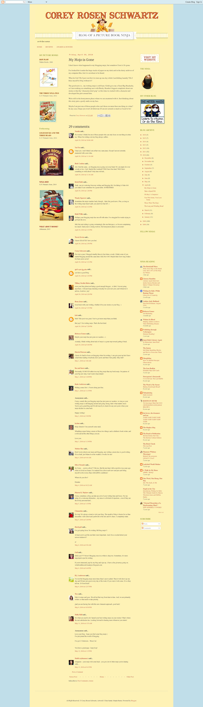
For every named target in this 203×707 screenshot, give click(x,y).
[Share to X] (104, 115)
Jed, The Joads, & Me (150, 483)
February (148, 213)
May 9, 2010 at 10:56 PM (83, 607)
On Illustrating (147, 313)
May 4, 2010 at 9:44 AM (83, 457)
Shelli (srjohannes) (81, 658)
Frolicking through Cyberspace (149, 330)
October (147, 164)
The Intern (147, 348)
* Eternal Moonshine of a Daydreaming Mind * (152, 504)
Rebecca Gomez (80, 333)
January (147, 217)
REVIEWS (49, 47)
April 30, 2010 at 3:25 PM (83, 276)
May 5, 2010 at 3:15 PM (83, 503)
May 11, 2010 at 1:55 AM (83, 623)
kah (76, 315)
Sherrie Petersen (80, 352)
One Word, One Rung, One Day (152, 479)
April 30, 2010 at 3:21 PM (83, 262)
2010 (144, 155)
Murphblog (147, 358)
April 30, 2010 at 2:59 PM (83, 243)
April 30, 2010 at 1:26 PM (83, 190)
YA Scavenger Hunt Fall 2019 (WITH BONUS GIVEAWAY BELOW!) (152, 405)
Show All (161, 512)
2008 (144, 224)
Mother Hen (79, 448)
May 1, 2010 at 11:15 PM (83, 390)
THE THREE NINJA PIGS (49, 93)
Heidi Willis (79, 214)
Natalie (77, 131)
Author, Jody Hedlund (151, 301)
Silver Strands (80, 465)
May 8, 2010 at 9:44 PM (83, 568)
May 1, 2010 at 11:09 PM (83, 377)
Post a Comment (77, 672)
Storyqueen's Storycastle (151, 376)
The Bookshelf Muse (150, 266)
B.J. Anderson (80, 575)
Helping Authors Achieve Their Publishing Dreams (151, 323)
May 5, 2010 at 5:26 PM (83, 519)
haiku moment (147, 395)
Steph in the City (149, 489)
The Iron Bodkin (149, 368)
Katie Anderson (80, 384)
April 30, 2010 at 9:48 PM (83, 345)
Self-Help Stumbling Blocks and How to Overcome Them (152, 351)
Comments (147, 528)
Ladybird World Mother (151, 464)
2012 (144, 148)
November (148, 161)
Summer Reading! (149, 334)
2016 (144, 135)
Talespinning (147, 393)
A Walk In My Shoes (150, 470)
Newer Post (73, 677)
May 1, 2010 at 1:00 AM (83, 361)
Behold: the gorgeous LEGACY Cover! (150, 457)
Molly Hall (78, 614)
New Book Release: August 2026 (152, 304)
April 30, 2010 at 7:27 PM (83, 308)
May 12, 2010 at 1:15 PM (83, 651)
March (147, 210)
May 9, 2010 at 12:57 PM (83, 586)
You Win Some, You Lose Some (153, 198)
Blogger (133, 700)
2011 (144, 151)
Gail (76, 552)
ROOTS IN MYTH (150, 401)
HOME (39, 47)
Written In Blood (149, 319)
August (147, 171)
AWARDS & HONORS (64, 47)
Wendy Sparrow (80, 198)
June (146, 178)
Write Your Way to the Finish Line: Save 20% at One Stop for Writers (152, 271)
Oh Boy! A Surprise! (151, 194)
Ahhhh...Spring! (148, 472)
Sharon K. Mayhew (82, 492)
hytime (77, 423)
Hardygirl (78, 527)
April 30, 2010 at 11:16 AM (84, 174)
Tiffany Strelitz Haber (82, 283)
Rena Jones (79, 301)
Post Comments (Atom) (85, 681)
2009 (144, 221)
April (146, 185)
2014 (144, 141)
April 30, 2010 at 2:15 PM (83, 230)
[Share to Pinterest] (109, 115)
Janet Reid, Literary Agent (152, 340)
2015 (144, 138)
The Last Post (147, 446)
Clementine (79, 511)
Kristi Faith (79, 182)
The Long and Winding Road (153, 206)
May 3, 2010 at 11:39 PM (83, 441)
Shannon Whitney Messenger (149, 453)
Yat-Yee (77, 147)
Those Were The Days (151, 203)
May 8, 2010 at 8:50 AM (83, 545)
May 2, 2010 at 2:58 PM (83, 416)
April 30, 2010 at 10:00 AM (84, 140)
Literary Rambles (149, 279)
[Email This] (98, 115)
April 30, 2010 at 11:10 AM (84, 156)
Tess (76, 594)
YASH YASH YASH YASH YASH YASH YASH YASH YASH (151, 419)
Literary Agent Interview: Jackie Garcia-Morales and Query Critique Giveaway (151, 283)
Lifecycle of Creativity (150, 295)
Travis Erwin (79, 237)
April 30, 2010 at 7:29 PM (83, 326)
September (148, 168)
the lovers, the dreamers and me (151, 414)
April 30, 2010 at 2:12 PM (83, 207)
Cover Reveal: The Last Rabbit (153, 379)
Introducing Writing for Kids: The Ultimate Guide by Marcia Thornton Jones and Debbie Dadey (153, 494)
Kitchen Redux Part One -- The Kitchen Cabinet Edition (152, 437)
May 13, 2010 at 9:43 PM (83, 667)
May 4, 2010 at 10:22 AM (83, 485)
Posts (145, 524)
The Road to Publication (151, 433)
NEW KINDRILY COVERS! (152, 507)
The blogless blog (149, 427)
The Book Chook (149, 444)
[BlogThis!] (101, 115)
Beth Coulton (79, 163)
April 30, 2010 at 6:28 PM (83, 294)
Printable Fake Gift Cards (151, 370)
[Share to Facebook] (106, 115)
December (148, 158)
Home (102, 677)
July (146, 175)
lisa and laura (80, 368)
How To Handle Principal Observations (151, 361)
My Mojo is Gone (150, 188)
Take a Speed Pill (149, 191)
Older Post (130, 677)
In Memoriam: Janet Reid (151, 342)
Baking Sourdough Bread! (151, 387)
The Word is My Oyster (151, 385)
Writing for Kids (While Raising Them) (151, 292)
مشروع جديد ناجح (81, 269)
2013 (144, 145)
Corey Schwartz (80, 251)
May (146, 181)
